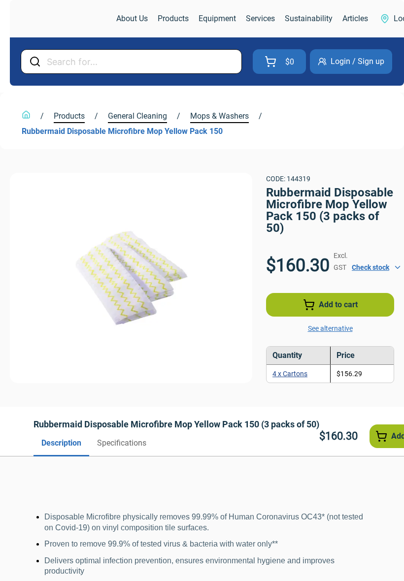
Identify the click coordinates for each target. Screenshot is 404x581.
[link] (62, 19)
